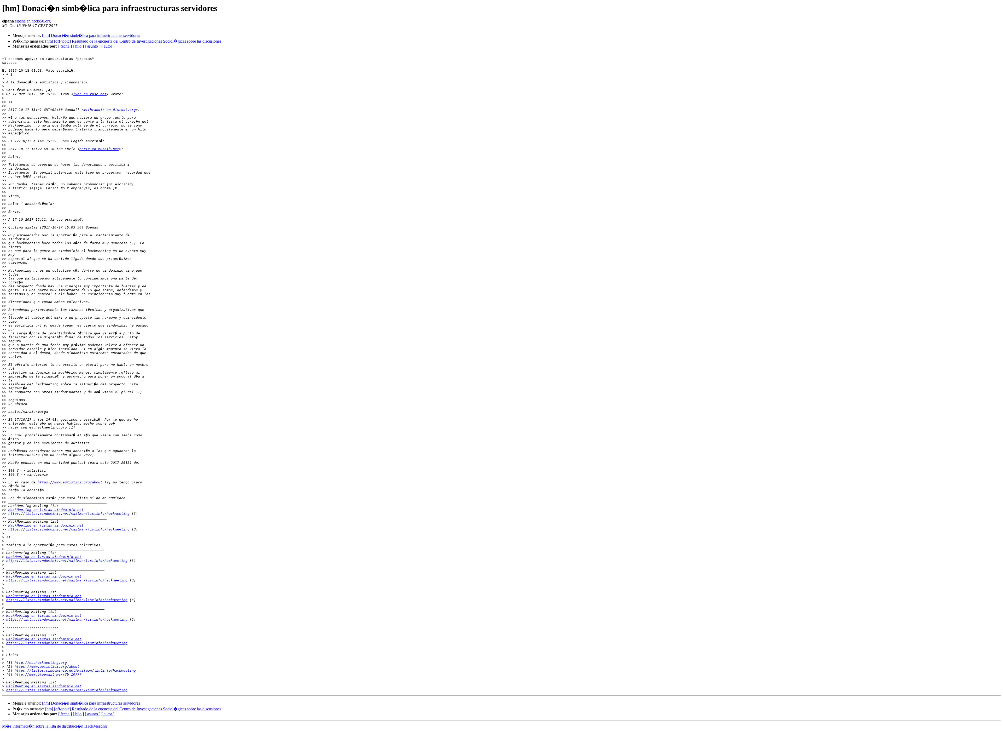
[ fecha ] (65, 46)
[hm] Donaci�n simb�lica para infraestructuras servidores (91, 35)
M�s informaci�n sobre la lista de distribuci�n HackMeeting (54, 726)
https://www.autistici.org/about (70, 482)
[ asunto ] (92, 46)
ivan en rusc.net (90, 94)
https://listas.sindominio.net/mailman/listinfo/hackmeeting (69, 514)
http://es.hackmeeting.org (41, 663)
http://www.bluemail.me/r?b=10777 (48, 674)
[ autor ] (107, 46)
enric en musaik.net (99, 149)
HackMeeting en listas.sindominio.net (46, 510)
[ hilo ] (78, 46)
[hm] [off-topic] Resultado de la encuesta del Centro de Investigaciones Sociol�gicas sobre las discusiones (133, 41)
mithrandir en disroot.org (110, 110)
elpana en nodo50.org (33, 21)
